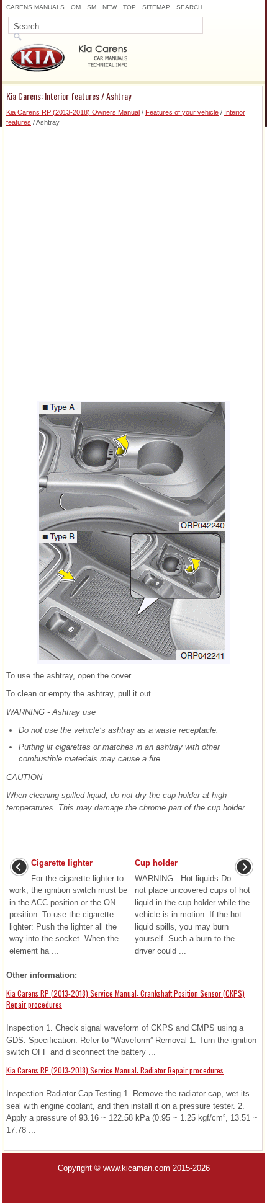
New (109, 7)
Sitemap (156, 7)
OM (76, 7)
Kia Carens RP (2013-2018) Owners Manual (73, 112)
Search (189, 7)
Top (129, 7)
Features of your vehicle (182, 112)
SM (91, 7)
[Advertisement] (133, 261)
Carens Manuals (35, 7)
